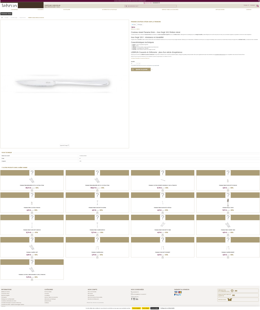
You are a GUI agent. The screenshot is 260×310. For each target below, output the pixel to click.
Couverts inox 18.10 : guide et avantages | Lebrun (12, 304)
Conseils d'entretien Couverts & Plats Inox (11, 302)
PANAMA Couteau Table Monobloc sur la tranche (32, 274)
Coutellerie (66, 9)
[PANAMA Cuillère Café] (32, 247)
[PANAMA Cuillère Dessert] (228, 247)
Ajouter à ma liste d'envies (159, 69)
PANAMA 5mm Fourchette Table (163, 230)
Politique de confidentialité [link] (167, 308)
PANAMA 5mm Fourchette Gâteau (162, 207)
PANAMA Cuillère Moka (97, 252)
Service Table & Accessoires (170, 9)
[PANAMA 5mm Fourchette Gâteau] (162, 202)
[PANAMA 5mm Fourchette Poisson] (228, 180)
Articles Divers (220, 9)
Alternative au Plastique (109, 9)
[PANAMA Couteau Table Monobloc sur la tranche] (32, 269)
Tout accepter (136, 308)
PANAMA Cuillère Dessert (228, 252)
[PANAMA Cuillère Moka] (97, 247)
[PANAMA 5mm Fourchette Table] (162, 224)
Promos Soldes (48, 291)
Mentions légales (5, 295)
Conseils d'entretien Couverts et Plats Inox (140, 58)
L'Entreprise (14, 9)
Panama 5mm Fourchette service (32, 230)
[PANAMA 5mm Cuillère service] (97, 224)
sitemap (3, 306)
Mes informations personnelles (95, 297)
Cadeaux (248, 9)
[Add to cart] (32, 190)
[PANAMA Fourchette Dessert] (162, 247)
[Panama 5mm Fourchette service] (32, 224)
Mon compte (92, 289)
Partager (140, 24)
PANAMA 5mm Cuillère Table (228, 230)
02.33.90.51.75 (156, 3)
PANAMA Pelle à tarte (228, 207)
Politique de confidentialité (7, 299)
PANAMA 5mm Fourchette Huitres (97, 207)
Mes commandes (92, 291)
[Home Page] (2, 18)
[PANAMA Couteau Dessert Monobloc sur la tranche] (162, 180)
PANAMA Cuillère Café (32, 252)
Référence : (133, 29)
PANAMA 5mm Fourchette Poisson (228, 185)
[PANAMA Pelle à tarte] (228, 202)
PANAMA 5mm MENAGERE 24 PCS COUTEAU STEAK (32, 185)
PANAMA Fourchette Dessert (162, 252)
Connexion (252, 5)
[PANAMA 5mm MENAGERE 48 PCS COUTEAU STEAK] (97, 180)
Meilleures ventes (5, 291)
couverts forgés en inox (220, 54)
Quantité (133, 61)
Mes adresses (91, 295)
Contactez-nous (5, 293)
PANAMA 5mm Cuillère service (97, 230)
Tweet (134, 24)
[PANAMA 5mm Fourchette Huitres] (97, 202)
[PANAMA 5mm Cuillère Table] (228, 224)
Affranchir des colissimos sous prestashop (95, 302)
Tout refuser (145, 308)
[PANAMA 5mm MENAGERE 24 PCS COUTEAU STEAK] (32, 180)
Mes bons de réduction (93, 299)
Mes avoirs (90, 293)
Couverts (40, 9)
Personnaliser (154, 308)
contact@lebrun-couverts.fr (139, 294)
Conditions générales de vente (8, 301)
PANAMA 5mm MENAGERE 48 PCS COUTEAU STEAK (97, 185)
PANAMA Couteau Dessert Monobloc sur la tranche (163, 185)
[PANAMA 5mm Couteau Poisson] (32, 202)
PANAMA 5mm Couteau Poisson (32, 207)
